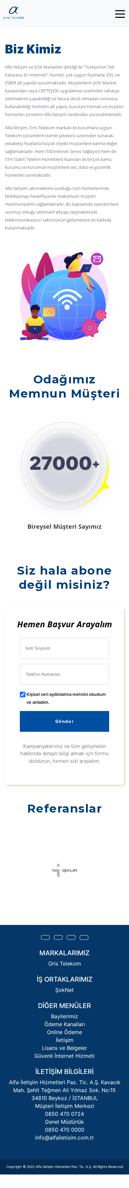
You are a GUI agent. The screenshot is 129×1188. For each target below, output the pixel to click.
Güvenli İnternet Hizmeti (64, 1056)
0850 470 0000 (64, 1129)
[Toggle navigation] (120, 13)
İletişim (64, 1040)
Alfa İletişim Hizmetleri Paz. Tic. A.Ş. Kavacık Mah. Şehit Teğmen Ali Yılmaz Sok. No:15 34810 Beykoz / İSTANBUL (64, 1090)
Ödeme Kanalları (64, 1024)
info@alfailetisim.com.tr (64, 1137)
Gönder (64, 721)
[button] (45, 937)
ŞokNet (64, 990)
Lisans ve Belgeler (64, 1048)
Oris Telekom (64, 963)
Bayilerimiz (64, 1016)
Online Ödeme (64, 1032)
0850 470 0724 (64, 1114)
